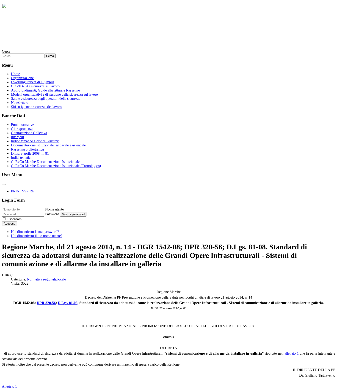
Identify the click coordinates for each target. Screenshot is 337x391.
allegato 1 (292, 353)
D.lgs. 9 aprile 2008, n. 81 (30, 153)
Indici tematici (21, 157)
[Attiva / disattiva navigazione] (4, 184)
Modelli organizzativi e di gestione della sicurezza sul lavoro (54, 94)
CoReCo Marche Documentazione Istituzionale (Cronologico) (56, 166)
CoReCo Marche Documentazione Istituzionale (45, 162)
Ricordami (14, 219)
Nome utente (54, 209)
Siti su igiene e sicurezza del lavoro (36, 107)
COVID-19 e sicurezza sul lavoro (35, 86)
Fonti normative (22, 125)
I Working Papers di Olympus (32, 82)
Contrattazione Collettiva (29, 133)
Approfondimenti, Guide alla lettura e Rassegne (45, 90)
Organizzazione (22, 78)
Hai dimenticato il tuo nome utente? (36, 236)
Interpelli (17, 137)
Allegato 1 (9, 386)
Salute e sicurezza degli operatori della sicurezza (45, 98)
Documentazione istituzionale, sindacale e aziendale (48, 145)
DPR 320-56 (46, 303)
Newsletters (19, 103)
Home (15, 74)
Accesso (9, 223)
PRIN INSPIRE (22, 191)
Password (52, 214)
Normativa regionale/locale (46, 279)
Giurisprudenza (22, 129)
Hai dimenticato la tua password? (35, 232)
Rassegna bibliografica (27, 149)
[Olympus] (137, 44)
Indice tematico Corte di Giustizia (35, 141)
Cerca (6, 51)
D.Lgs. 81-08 (67, 303)
